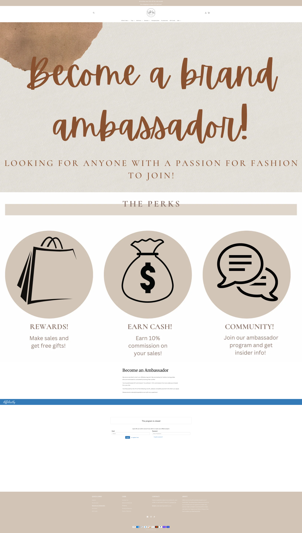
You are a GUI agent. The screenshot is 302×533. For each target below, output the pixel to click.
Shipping (124, 505)
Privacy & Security (127, 508)
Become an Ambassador (98, 505)
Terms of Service (126, 511)
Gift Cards (94, 511)
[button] (93, 13)
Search (94, 500)
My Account (95, 502)
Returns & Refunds (127, 502)
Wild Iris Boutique (152, 529)
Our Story (94, 508)
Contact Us (125, 500)
